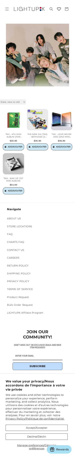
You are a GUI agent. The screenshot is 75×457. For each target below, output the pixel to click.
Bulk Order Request (20, 304)
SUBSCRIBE (37, 366)
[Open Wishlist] (59, 9)
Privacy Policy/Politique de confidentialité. (35, 418)
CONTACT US (15, 250)
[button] (7, 9)
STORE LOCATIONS (19, 226)
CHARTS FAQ (15, 242)
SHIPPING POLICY (19, 273)
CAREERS (13, 257)
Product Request (18, 297)
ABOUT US (14, 218)
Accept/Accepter (36, 427)
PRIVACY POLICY (18, 281)
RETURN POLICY (18, 265)
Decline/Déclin (36, 436)
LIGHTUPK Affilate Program (25, 312)
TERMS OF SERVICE (20, 289)
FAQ (10, 234)
